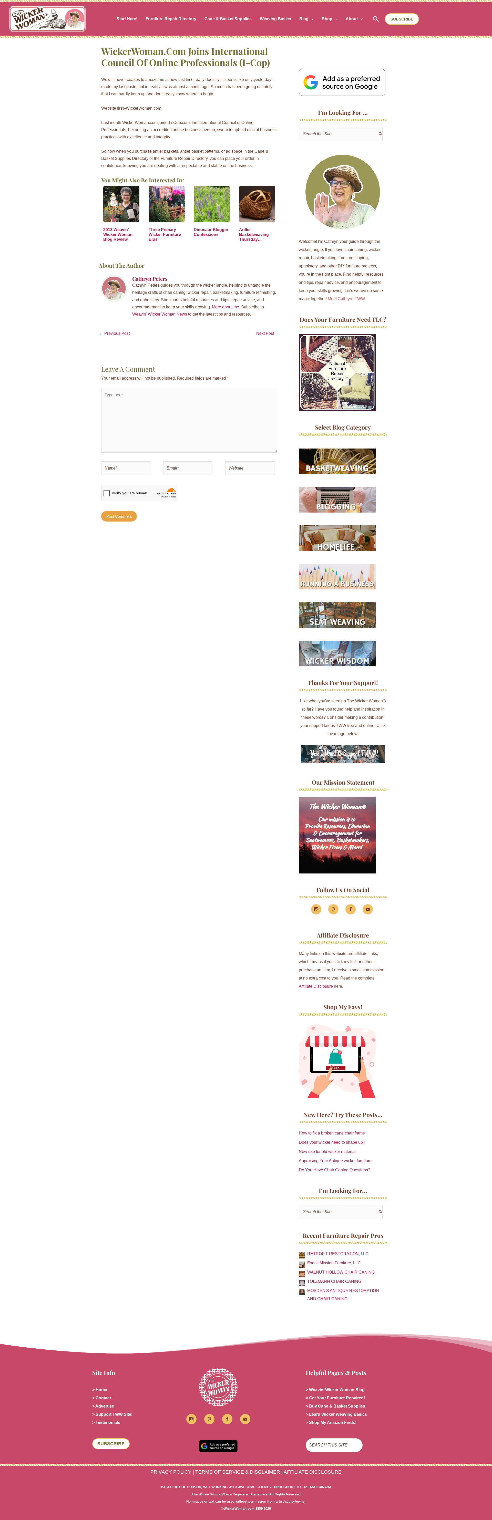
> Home (99, 1390)
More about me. (226, 307)
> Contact (101, 1398)
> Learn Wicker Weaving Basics (336, 1414)
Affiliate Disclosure (316, 986)
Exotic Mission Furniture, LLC (334, 1263)
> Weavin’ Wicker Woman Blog (335, 1390)
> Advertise (103, 1406)
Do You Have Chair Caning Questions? (334, 1170)
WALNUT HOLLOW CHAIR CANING (341, 1272)
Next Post (267, 333)
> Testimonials (106, 1422)
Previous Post (114, 333)
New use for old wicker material (327, 1151)
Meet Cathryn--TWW (346, 299)
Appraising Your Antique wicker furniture (335, 1161)
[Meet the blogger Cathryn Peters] (343, 192)
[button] (311, 19)
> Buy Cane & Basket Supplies (335, 1406)
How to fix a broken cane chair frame (332, 1133)
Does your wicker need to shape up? (332, 1142)
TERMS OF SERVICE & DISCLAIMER (237, 1472)
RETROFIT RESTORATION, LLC (337, 1254)
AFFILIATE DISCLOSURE (313, 1472)
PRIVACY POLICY (170, 1472)
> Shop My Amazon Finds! (331, 1422)
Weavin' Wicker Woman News (159, 314)
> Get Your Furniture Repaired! (335, 1398)
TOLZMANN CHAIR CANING (334, 1281)
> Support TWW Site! (112, 1414)
